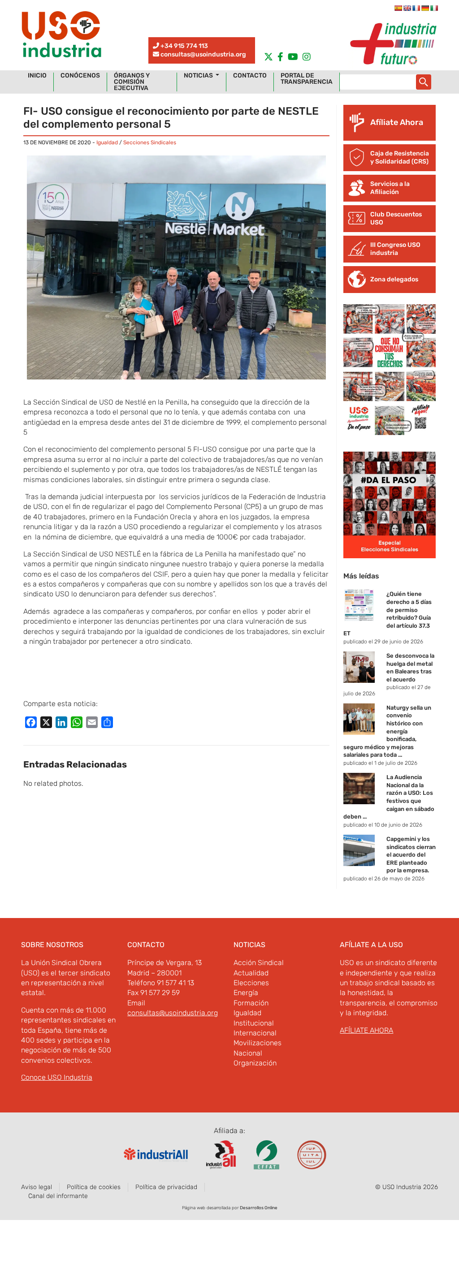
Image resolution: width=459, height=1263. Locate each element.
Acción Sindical (259, 962)
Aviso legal (36, 1187)
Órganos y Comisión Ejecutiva (132, 82)
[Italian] (434, 8)
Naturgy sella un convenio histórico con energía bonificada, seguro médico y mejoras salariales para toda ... (387, 731)
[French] (416, 8)
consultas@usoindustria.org (203, 54)
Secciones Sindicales (149, 142)
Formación (251, 1003)
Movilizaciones (257, 1043)
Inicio (37, 76)
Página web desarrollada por (229, 1208)
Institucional (254, 1023)
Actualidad (251, 973)
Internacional (255, 1033)
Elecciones (251, 983)
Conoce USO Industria (56, 1077)
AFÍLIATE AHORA (366, 1030)
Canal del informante (58, 1196)
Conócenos (80, 76)
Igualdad (107, 142)
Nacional (248, 1053)
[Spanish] (398, 8)
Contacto (250, 76)
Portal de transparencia (307, 79)
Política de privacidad (166, 1187)
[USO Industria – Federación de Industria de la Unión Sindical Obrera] (61, 36)
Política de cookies (94, 1187)
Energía (246, 992)
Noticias (199, 76)
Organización (255, 1063)
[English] (407, 8)
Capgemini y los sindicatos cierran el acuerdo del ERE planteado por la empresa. (411, 855)
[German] (425, 8)
